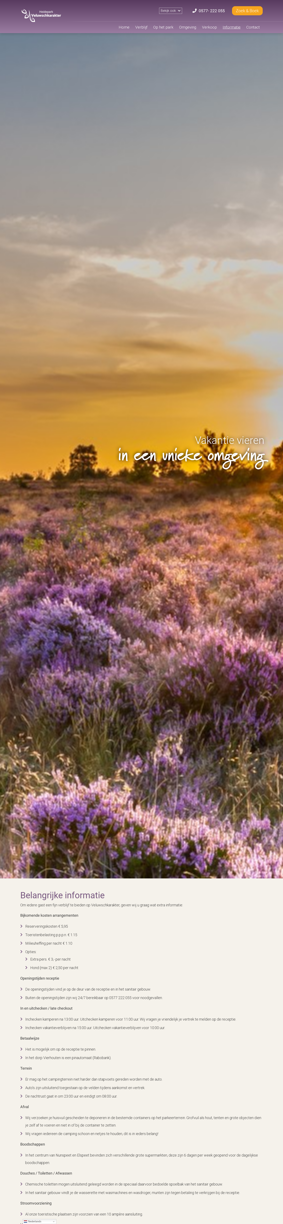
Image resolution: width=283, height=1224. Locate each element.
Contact (253, 27)
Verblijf (141, 27)
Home (124, 27)
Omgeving (187, 27)
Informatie (232, 27)
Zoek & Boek (247, 10)
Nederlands (34, 1221)
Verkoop (209, 27)
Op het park (163, 27)
